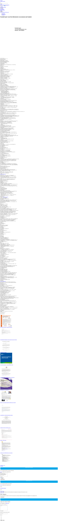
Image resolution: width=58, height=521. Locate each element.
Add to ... (2, 11)
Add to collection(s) (2, 12)
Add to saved (7, 12)
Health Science (4, 14)
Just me (2, 478)
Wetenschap (3, 13)
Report (1, 491)
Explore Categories (2, 1)
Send (3, 520)
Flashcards (1, 7)
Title (0, 472)
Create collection (2, 479)
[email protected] (3, 281)
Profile (1, 10)
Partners (3, 491)
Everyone (2, 477)
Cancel (1, 520)
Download (1, 466)
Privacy (1, 492)
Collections (4, 7)
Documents (1, 488)
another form (7, 503)
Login (1, 4)
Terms (3, 492)
